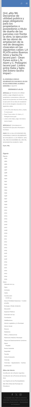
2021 (5, 267)
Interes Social (8, 326)
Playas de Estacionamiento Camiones (15, 340)
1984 (5, 161)
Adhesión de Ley (9, 284)
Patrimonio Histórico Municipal (13, 337)
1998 (5, 201)
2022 (5, 270)
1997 (5, 198)
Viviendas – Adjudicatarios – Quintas (15, 363)
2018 (5, 259)
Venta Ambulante (9, 357)
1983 (5, 158)
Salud (6, 343)
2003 (5, 216)
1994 (5, 190)
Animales (7, 290)
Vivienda (6, 360)
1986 (5, 167)
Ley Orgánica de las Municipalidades (14, 381)
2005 (5, 221)
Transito (6, 354)
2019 (5, 262)
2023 (5, 273)
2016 (5, 253)
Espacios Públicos (9, 312)
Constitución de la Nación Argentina (13, 373)
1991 (5, 181)
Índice (5, 282)
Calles (6, 293)
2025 (5, 279)
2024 (5, 276)
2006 (5, 224)
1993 (5, 187)
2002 (5, 213)
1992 (5, 184)
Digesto (5, 156)
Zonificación (7, 365)
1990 (5, 178)
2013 (5, 244)
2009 (5, 233)
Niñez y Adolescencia (10, 335)
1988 (5, 173)
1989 (5, 175)
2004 (5, 219)
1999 (5, 204)
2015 (5, 250)
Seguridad (7, 351)
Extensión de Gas (9, 314)
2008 (5, 230)
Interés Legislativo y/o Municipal (14, 323)
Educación (7, 309)
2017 (5, 256)
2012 (5, 242)
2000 (5, 207)
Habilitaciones (8, 320)
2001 (5, 210)
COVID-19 (8, 298)
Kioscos (6, 329)
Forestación (7, 317)
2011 (5, 239)
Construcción (8, 296)
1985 (5, 164)
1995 (5, 193)
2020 (5, 265)
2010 (5, 236)
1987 (5, 170)
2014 (5, 247)
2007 (5, 227)
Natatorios (7, 332)
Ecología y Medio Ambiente (12, 306)
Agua (5, 287)
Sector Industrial (9, 348)
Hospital (8, 345)
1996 (5, 196)
